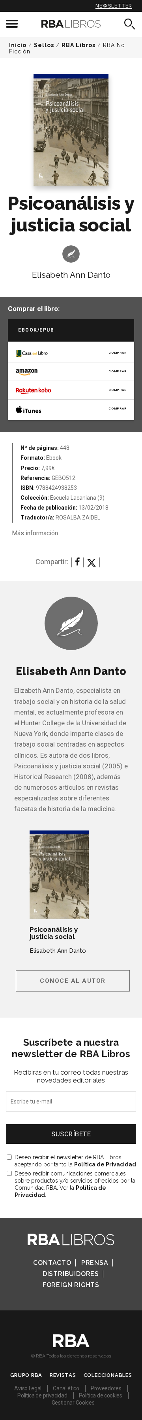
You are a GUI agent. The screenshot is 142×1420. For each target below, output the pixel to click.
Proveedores (106, 1388)
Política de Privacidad (105, 1164)
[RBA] (71, 1345)
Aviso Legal (27, 1388)
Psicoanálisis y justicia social (54, 932)
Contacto (52, 1262)
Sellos (44, 45)
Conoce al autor (73, 980)
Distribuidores (71, 1274)
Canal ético (66, 1388)
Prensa (94, 1262)
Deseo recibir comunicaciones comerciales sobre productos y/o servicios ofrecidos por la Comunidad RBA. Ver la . (75, 1184)
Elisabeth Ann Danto (71, 275)
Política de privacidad (42, 1395)
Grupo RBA (26, 1375)
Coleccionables (108, 1375)
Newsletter (113, 6)
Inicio (17, 45)
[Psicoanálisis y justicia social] (59, 874)
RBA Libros (78, 45)
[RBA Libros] (71, 24)
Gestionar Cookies (73, 1402)
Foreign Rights (71, 1285)
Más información (35, 533)
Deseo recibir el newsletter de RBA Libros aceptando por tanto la (75, 1161)
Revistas (63, 1375)
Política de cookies (100, 1395)
